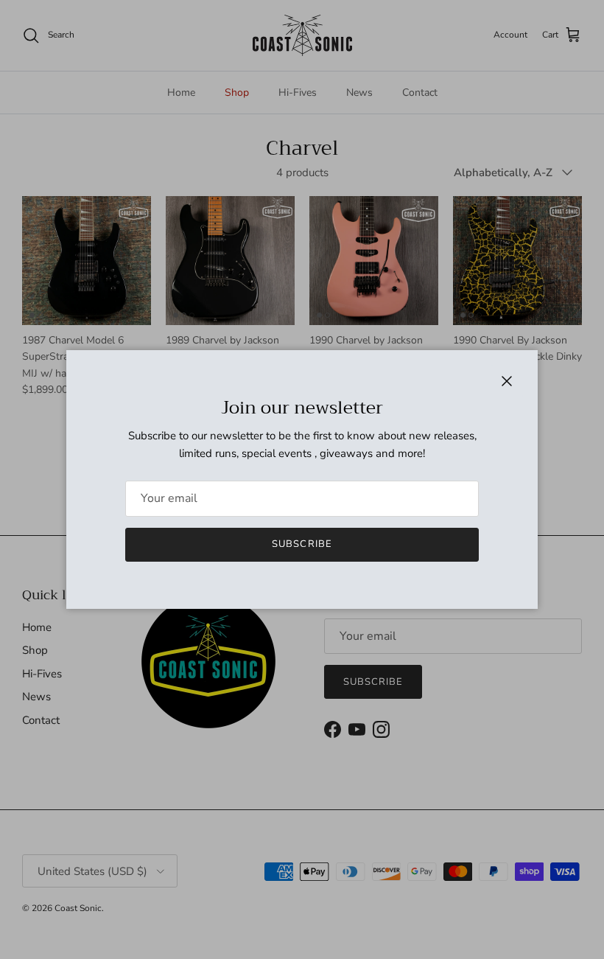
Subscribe (301, 544)
